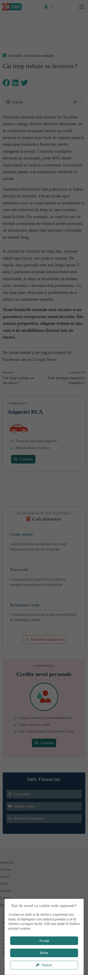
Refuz (44, 953)
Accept (44, 941)
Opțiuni (46, 965)
